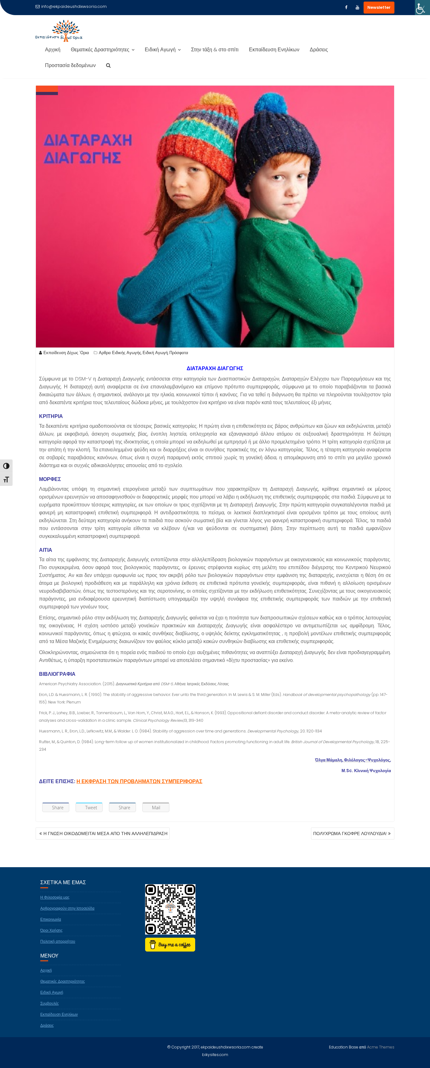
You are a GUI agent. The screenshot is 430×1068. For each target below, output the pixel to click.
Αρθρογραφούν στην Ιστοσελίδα (67, 908)
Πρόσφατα (178, 353)
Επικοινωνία (50, 919)
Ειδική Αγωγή (160, 49)
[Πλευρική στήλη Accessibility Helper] (422, 7)
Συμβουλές (49, 1003)
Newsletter (379, 7)
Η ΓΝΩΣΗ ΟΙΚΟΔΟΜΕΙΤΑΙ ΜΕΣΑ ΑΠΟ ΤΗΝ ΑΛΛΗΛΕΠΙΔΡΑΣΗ (105, 833)
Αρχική (52, 49)
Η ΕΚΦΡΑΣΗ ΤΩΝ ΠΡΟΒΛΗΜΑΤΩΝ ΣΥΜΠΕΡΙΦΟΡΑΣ (139, 781)
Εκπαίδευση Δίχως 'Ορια (66, 353)
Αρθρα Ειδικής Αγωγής (120, 353)
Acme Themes (380, 1047)
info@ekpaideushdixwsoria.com (74, 6)
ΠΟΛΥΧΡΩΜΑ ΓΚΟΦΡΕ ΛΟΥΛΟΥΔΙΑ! (350, 833)
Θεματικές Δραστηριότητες (100, 49)
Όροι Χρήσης (51, 930)
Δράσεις (319, 49)
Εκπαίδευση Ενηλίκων (274, 49)
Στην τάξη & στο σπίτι (215, 49)
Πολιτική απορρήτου (57, 941)
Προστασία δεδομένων (70, 65)
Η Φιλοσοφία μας (55, 897)
